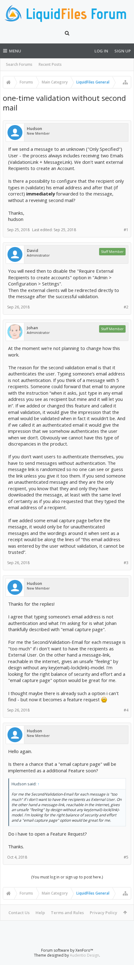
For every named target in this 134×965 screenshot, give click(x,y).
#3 (126, 562)
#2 (126, 307)
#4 (126, 710)
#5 (126, 857)
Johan (32, 327)
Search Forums (19, 64)
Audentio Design (84, 955)
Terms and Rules (67, 912)
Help (40, 912)
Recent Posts (50, 64)
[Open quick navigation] (125, 82)
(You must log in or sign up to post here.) (67, 877)
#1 (126, 229)
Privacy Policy (103, 912)
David (32, 250)
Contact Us (19, 912)
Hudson (34, 128)
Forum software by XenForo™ (67, 950)
